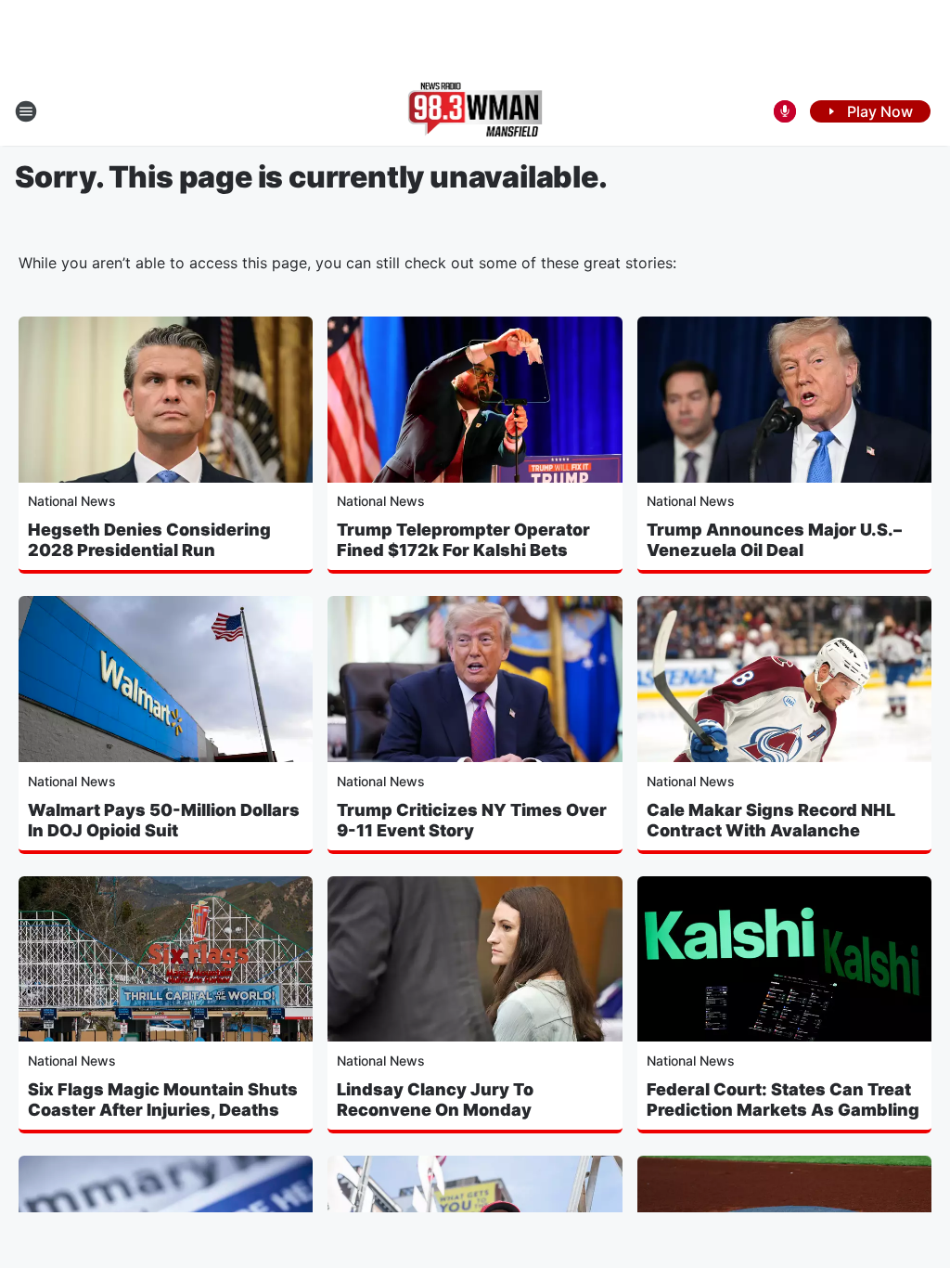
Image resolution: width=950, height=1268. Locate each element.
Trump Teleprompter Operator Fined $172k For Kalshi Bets (463, 540)
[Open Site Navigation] (26, 111)
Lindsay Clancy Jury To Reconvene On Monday (435, 1099)
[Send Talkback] (785, 111)
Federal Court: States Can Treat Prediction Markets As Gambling (783, 1099)
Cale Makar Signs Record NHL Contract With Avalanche (771, 820)
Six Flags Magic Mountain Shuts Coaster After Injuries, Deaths (163, 1099)
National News (72, 501)
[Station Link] (475, 111)
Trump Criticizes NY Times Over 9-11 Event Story (472, 820)
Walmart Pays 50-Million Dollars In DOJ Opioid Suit (164, 820)
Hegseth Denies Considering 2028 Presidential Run (149, 540)
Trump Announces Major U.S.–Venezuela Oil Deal (774, 540)
